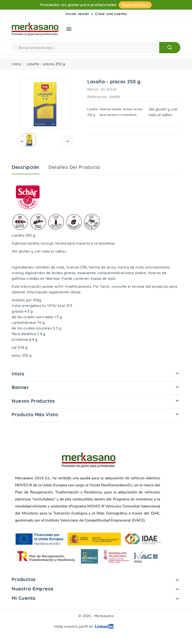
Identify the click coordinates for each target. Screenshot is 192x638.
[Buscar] (169, 47)
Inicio (18, 374)
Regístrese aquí (135, 5)
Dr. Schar (109, 89)
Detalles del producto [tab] (74, 167)
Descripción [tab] (25, 167)
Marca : (93, 89)
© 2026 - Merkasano (96, 616)
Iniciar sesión (77, 13)
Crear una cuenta (110, 13)
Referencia (97, 96)
